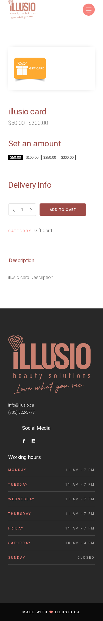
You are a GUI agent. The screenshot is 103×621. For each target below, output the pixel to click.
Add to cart (63, 209)
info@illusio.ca (21, 405)
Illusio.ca (67, 612)
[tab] (51, 261)
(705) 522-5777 (21, 412)
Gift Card (43, 230)
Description (21, 260)
